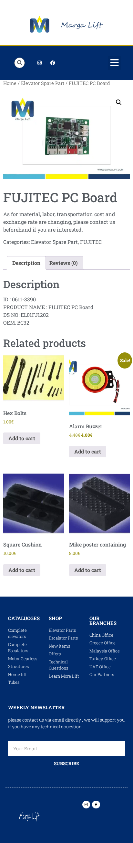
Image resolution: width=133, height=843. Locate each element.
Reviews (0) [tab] (63, 262)
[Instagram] (39, 63)
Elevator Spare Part (42, 83)
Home (9, 83)
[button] (114, 63)
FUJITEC (91, 241)
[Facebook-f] (96, 804)
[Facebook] (52, 63)
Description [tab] (26, 262)
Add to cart (21, 438)
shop (55, 618)
